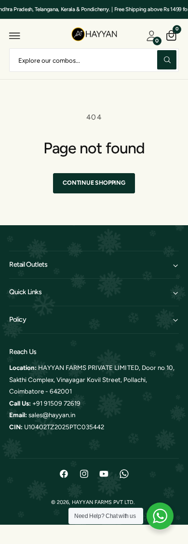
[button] (15, 36)
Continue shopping (94, 182)
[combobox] (94, 60)
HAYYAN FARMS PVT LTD (103, 502)
